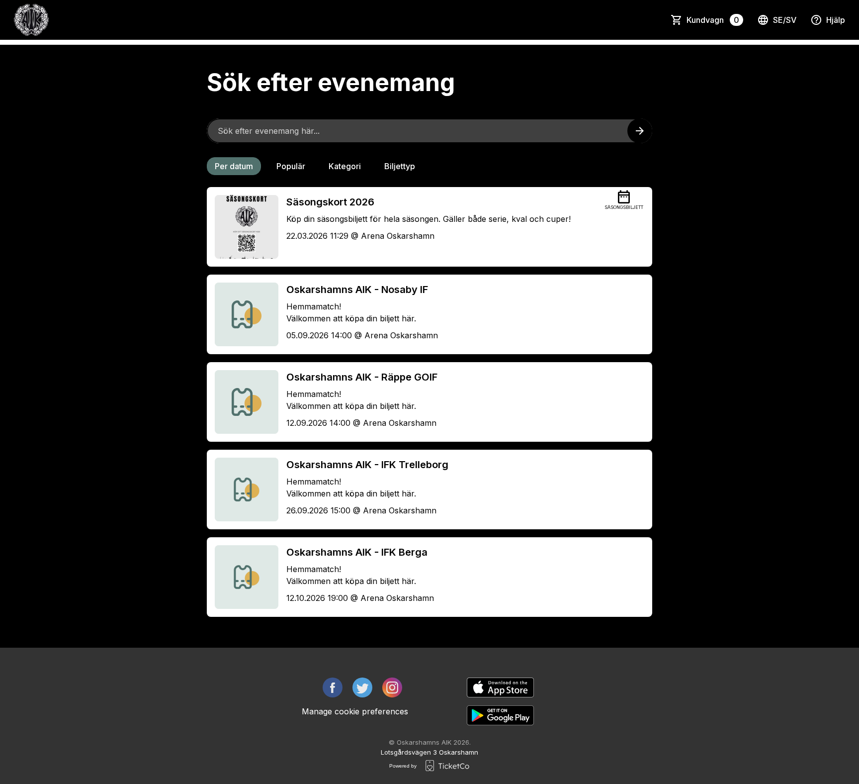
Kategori (345, 166)
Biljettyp (399, 166)
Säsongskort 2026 (330, 202)
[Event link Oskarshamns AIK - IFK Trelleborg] (242, 489)
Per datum (234, 166)
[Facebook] (333, 687)
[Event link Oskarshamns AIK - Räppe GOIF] (242, 402)
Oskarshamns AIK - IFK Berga (357, 552)
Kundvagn (713, 20)
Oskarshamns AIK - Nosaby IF (357, 289)
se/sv (784, 20)
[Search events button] (639, 130)
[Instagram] (392, 687)
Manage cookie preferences (355, 711)
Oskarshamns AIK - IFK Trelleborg (367, 465)
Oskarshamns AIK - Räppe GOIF (361, 377)
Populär (290, 166)
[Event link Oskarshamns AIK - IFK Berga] (242, 577)
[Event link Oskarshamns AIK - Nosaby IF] (242, 314)
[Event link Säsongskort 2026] (242, 227)
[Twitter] (362, 687)
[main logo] (31, 20)
